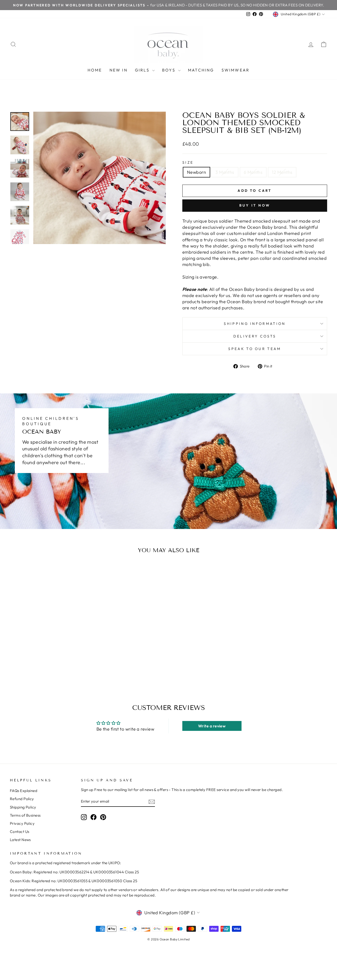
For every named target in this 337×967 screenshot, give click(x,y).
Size (187, 162)
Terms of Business (25, 815)
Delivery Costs (254, 336)
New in (119, 70)
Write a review (211, 725)
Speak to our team (254, 349)
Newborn (196, 172)
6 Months (253, 172)
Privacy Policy (22, 823)
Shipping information (254, 323)
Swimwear (236, 70)
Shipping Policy (23, 807)
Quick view (47, 635)
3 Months (224, 172)
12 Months (282, 172)
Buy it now (254, 205)
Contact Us (19, 831)
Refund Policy (22, 798)
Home (95, 70)
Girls (143, 70)
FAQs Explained (23, 790)
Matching (201, 70)
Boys (169, 70)
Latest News (20, 839)
